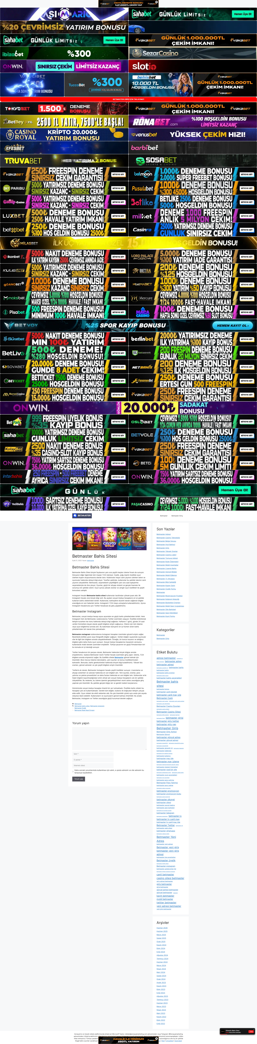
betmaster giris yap (166, 724)
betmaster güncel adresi (167, 740)
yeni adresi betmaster (169, 906)
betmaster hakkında (164, 751)
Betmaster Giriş (177, 516)
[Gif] (128, 243)
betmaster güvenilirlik (162, 743)
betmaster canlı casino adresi (176, 701)
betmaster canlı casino (162, 701)
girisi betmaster (162, 887)
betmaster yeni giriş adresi (168, 852)
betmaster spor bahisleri (166, 808)
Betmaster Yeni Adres (166, 838)
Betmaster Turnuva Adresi (167, 558)
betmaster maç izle (165, 758)
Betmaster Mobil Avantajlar (167, 565)
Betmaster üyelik (166, 860)
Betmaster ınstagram (97, 706)
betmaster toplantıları (162, 816)
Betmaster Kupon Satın (166, 586)
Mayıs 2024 (161, 965)
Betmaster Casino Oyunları (168, 706)
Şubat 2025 (161, 938)
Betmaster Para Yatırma (167, 783)
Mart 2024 (161, 972)
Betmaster (164, 516)
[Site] (64, 174)
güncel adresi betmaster (167, 890)
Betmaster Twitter (166, 825)
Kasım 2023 (161, 986)
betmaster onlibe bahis (178, 772)
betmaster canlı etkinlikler (163, 703)
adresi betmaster (166, 658)
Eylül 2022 (161, 1024)
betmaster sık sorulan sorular (164, 810)
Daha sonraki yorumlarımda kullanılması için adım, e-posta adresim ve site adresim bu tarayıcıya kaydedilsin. (109, 771)
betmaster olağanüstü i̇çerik (164, 772)
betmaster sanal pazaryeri (163, 796)
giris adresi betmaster (165, 881)
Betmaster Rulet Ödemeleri (167, 562)
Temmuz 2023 (162, 1000)
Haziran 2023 (162, 1003)
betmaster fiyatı (161, 718)
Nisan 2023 (161, 1010)
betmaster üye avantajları (166, 857)
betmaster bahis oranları (166, 673)
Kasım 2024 (161, 945)
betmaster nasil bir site (167, 770)
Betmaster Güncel (163, 734)
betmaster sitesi (164, 802)
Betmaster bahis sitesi (82, 706)
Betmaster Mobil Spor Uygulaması (170, 606)
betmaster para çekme (165, 785)
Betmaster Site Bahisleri (166, 609)
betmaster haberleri (179, 748)
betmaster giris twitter (168, 721)
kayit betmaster (165, 895)
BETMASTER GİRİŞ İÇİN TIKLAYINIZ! (128, 99)
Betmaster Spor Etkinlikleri (167, 613)
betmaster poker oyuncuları (164, 788)
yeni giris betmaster (164, 909)
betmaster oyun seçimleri (163, 777)
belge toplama (160, 661)
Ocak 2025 (161, 942)
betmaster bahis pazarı (162, 675)
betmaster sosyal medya (166, 805)
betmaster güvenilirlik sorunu (176, 743)
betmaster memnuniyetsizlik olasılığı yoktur (168, 764)
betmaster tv (175, 816)
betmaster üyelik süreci (163, 863)
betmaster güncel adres (168, 737)
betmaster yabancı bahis (163, 833)
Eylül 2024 (161, 952)
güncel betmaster (164, 892)
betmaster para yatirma (165, 780)
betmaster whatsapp (166, 831)
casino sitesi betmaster (170, 878)
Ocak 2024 (161, 979)
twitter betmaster (166, 902)
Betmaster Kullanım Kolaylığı (168, 599)
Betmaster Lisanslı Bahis (166, 568)
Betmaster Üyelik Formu (166, 589)
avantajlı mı (180, 658)
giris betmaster (164, 884)
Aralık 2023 (161, 983)
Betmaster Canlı (165, 698)
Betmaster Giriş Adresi (167, 732)
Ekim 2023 (161, 989)
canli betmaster (165, 874)
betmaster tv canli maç (168, 819)
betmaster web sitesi (164, 828)
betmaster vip (179, 825)
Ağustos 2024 (162, 955)
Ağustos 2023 (162, 996)
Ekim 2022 (161, 1020)
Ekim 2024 (161, 948)
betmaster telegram (165, 813)
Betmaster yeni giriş (168, 847)
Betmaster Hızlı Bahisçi (166, 545)
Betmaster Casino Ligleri (166, 555)
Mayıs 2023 (161, 1007)
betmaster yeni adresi (165, 844)
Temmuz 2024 (162, 959)
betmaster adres (173, 661)
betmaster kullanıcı (164, 756)
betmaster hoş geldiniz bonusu (164, 753)
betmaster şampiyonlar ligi (166, 869)
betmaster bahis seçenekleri (169, 678)
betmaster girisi (174, 717)
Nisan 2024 (161, 969)
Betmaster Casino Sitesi (169, 711)
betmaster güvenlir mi (165, 748)
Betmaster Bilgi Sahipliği (166, 582)
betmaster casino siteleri (163, 709)
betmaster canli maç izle (169, 695)
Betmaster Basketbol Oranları (168, 603)
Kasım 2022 (161, 1017)
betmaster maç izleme (168, 761)
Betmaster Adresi (164, 534)
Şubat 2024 (161, 976)
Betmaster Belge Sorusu (166, 541)
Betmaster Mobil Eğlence (167, 575)
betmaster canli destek (167, 692)
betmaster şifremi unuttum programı (166, 871)
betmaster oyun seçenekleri (167, 775)
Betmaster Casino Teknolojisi (168, 538)
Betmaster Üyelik (80, 708)
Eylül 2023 (161, 993)
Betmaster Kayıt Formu (166, 616)
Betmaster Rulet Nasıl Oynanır (84, 710)
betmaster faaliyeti (174, 715)
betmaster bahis (176, 667)
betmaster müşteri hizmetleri (167, 767)
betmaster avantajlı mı (162, 667)
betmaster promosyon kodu (169, 794)
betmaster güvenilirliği (162, 745)
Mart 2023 (161, 1013)
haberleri (175, 893)
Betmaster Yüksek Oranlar (167, 551)
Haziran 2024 (162, 962)
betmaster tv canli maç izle (168, 822)
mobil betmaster (165, 899)
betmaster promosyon (168, 791)
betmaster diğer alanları (163, 715)
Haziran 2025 (162, 931)
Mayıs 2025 (161, 935)
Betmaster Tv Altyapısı (166, 579)
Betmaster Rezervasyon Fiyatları (170, 596)
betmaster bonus (163, 689)
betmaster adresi (165, 664)
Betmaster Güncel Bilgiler (167, 572)
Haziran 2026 (162, 928)
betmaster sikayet (166, 799)
